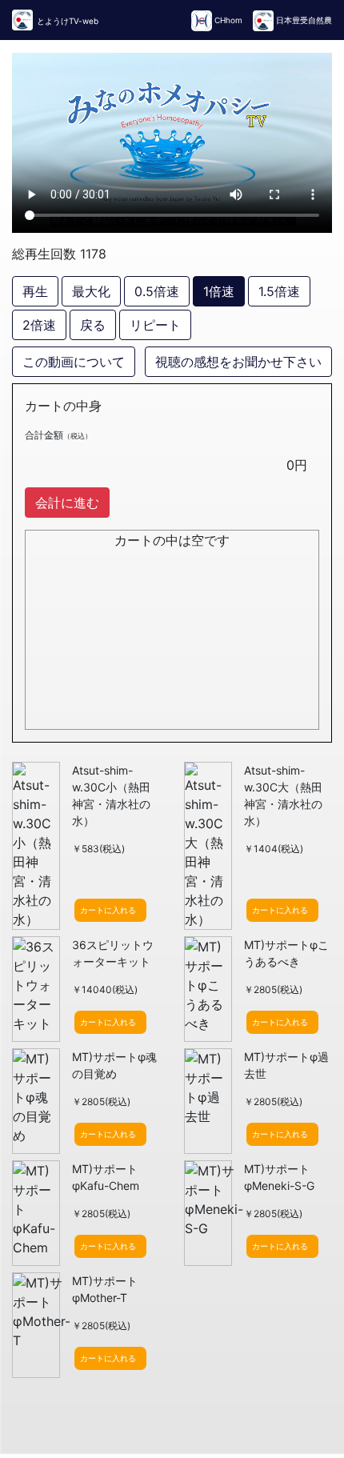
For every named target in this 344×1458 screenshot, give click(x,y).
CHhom (228, 20)
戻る (93, 325)
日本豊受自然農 (303, 20)
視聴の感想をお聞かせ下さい (238, 362)
